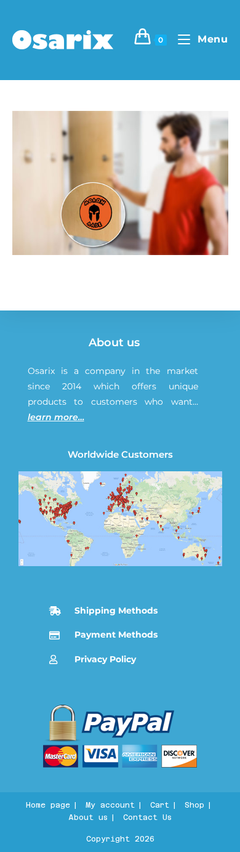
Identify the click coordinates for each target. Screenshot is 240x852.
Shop (194, 805)
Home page (48, 805)
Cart (159, 805)
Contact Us (147, 817)
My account (110, 805)
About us (114, 342)
